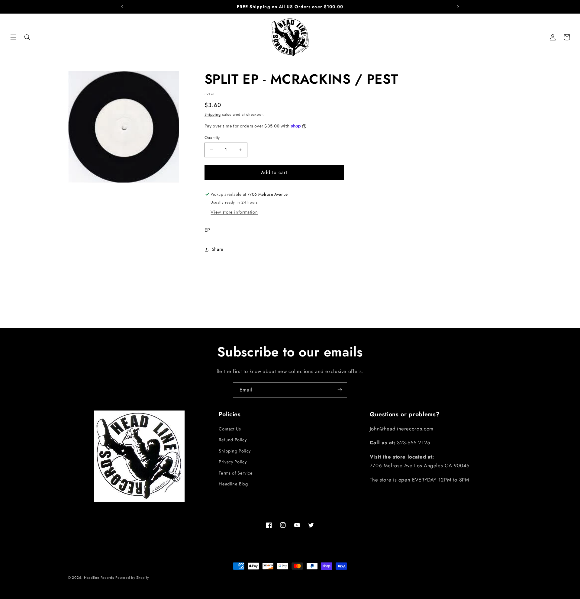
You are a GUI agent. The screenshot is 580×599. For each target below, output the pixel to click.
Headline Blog (233, 484)
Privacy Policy (232, 462)
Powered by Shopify (132, 577)
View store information (234, 212)
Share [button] (218, 249)
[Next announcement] (458, 6)
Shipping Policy (234, 451)
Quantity (212, 137)
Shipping (213, 114)
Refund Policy (232, 440)
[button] (13, 37)
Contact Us (230, 429)
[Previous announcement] (122, 6)
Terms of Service (236, 473)
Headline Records (99, 577)
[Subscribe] (340, 389)
